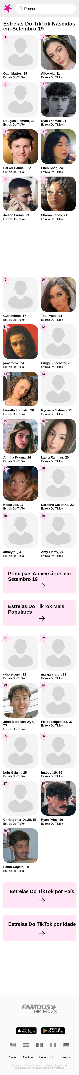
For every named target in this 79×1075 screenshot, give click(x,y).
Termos (65, 1057)
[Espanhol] (26, 1045)
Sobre (13, 1057)
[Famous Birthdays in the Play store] (53, 1030)
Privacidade (46, 1057)
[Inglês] (13, 1045)
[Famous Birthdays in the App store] (26, 1030)
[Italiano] (53, 1045)
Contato (28, 1057)
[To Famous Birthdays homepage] (7, 8)
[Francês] (39, 1045)
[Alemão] (66, 1045)
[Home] (39, 1008)
